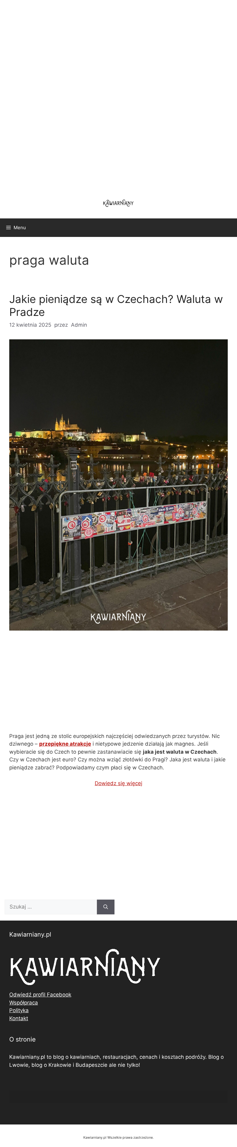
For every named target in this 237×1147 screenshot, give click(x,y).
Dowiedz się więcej (118, 783)
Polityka (19, 1010)
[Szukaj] (105, 907)
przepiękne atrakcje (65, 744)
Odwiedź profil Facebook (40, 995)
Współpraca (23, 1003)
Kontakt (18, 1018)
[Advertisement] (118, 95)
